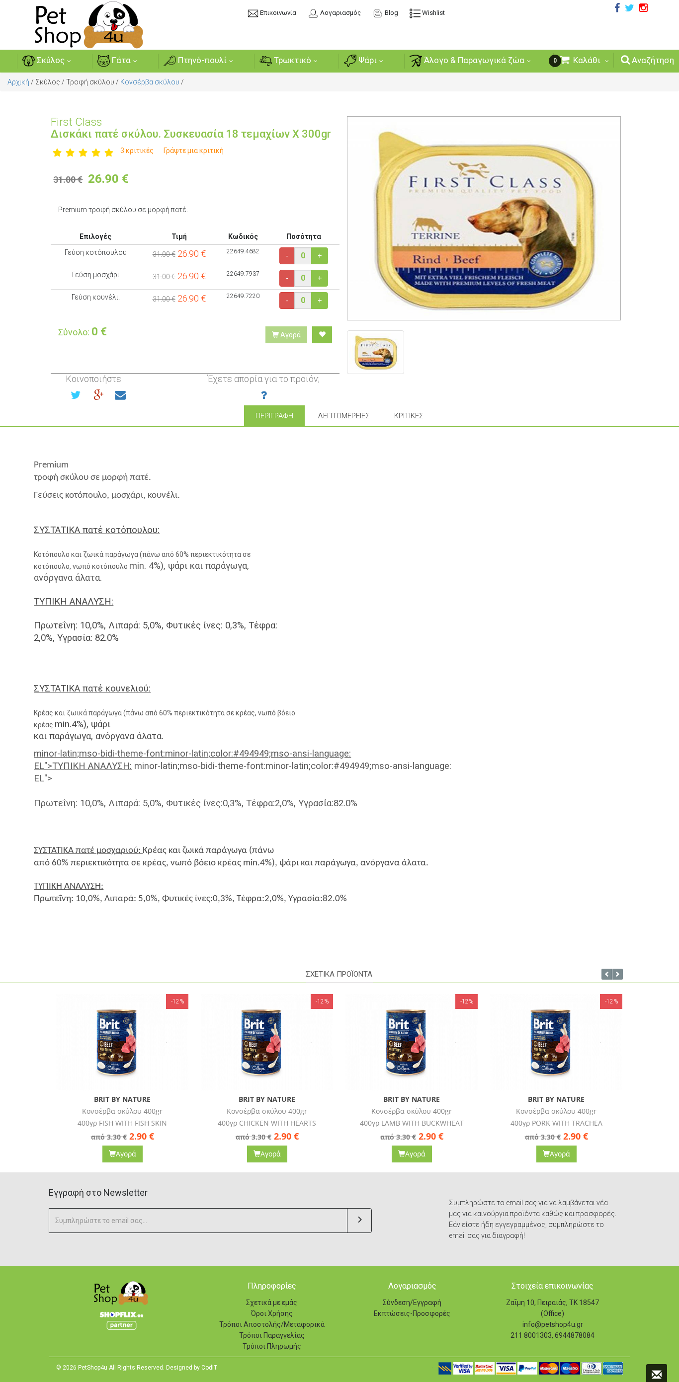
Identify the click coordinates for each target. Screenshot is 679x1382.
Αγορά (290, 335)
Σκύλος (50, 60)
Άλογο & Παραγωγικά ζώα (473, 60)
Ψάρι (366, 60)
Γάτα (120, 60)
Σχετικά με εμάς (271, 1302)
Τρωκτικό (291, 60)
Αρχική (18, 82)
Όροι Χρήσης (272, 1313)
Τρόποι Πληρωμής (272, 1346)
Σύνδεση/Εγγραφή (412, 1302)
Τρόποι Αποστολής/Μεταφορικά (272, 1324)
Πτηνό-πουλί (201, 60)
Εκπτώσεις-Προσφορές (412, 1313)
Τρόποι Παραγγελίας (272, 1335)
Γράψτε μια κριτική (194, 150)
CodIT (209, 1367)
